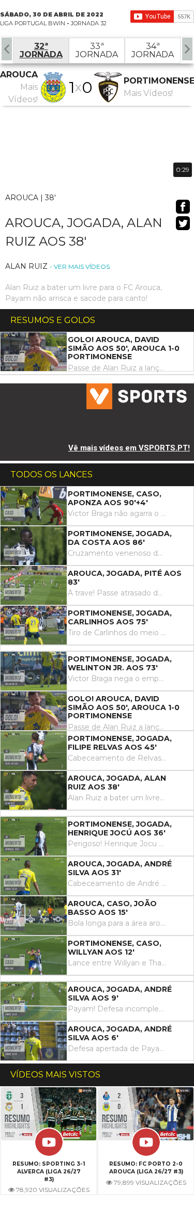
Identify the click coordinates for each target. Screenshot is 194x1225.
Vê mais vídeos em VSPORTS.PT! (129, 448)
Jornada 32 (89, 23)
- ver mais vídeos (80, 266)
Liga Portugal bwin (32, 23)
